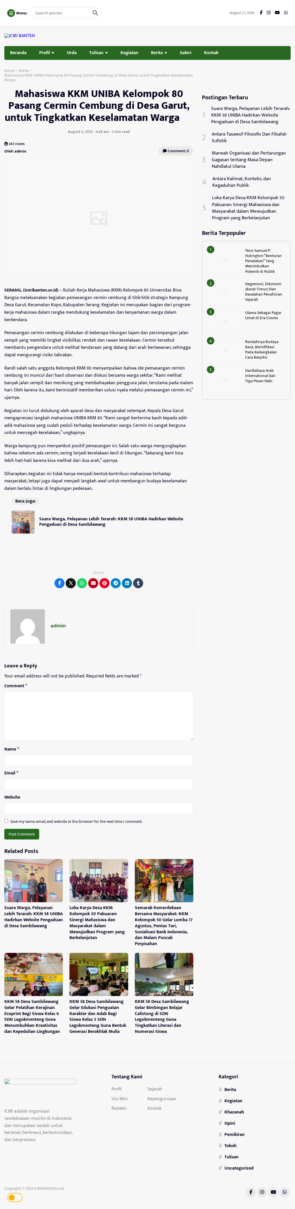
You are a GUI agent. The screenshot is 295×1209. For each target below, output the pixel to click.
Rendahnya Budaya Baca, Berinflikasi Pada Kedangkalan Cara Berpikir (262, 349)
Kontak (211, 52)
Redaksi (118, 1108)
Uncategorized (239, 1168)
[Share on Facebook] (59, 583)
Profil (44, 52)
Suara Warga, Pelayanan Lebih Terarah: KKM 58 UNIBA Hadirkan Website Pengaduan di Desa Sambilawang (111, 521)
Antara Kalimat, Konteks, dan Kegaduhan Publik (241, 182)
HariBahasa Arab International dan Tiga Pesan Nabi (260, 375)
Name (11, 749)
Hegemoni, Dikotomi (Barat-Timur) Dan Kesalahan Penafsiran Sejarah (263, 292)
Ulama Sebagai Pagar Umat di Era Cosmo (263, 315)
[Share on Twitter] (71, 583)
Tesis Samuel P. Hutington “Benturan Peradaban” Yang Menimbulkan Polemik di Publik (263, 261)
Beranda (18, 52)
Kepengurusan (162, 1099)
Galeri (185, 52)
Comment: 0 (178, 151)
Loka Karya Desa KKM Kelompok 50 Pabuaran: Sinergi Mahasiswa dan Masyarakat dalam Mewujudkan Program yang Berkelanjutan (97, 923)
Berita (157, 52)
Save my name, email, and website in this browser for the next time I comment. (76, 821)
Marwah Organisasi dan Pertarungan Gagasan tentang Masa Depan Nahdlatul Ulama (249, 160)
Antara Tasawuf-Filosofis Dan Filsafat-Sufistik (250, 137)
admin (58, 625)
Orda (72, 52)
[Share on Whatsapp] (82, 583)
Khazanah (234, 1112)
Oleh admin (15, 151)
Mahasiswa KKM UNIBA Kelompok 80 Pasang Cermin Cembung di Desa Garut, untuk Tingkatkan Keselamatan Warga (99, 105)
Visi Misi (119, 1099)
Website (12, 797)
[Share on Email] (93, 583)
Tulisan (96, 52)
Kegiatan (129, 52)
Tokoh (230, 1145)
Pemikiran (234, 1134)
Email (11, 773)
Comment (15, 686)
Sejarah (155, 1089)
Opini (229, 1123)
